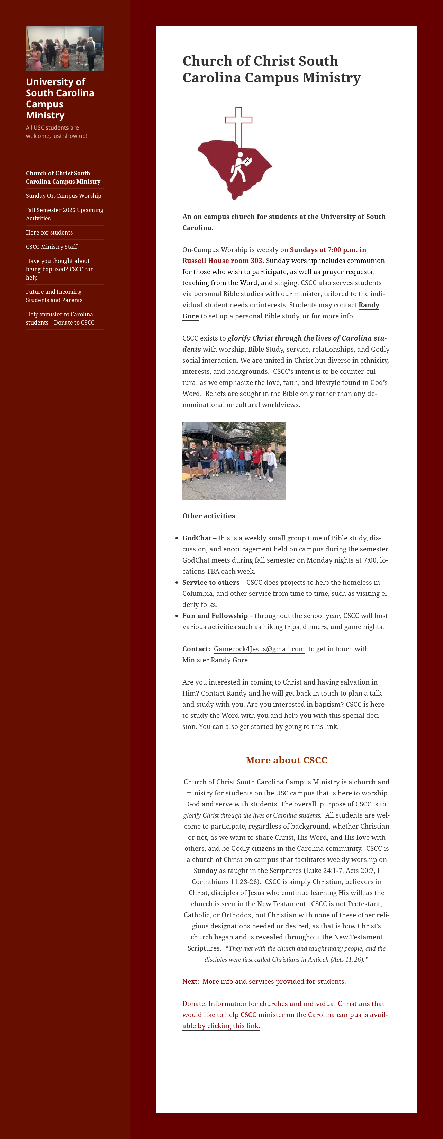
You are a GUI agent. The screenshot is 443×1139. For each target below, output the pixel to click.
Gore (190, 315)
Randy (369, 304)
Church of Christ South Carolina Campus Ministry (63, 177)
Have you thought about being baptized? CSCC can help (60, 269)
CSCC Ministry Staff (51, 246)
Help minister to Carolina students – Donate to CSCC (60, 318)
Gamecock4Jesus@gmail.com (259, 648)
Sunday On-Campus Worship (63, 196)
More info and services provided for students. (274, 981)
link (331, 726)
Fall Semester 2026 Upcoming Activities (64, 214)
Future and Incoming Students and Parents (54, 296)
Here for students (49, 232)
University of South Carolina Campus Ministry (60, 98)
